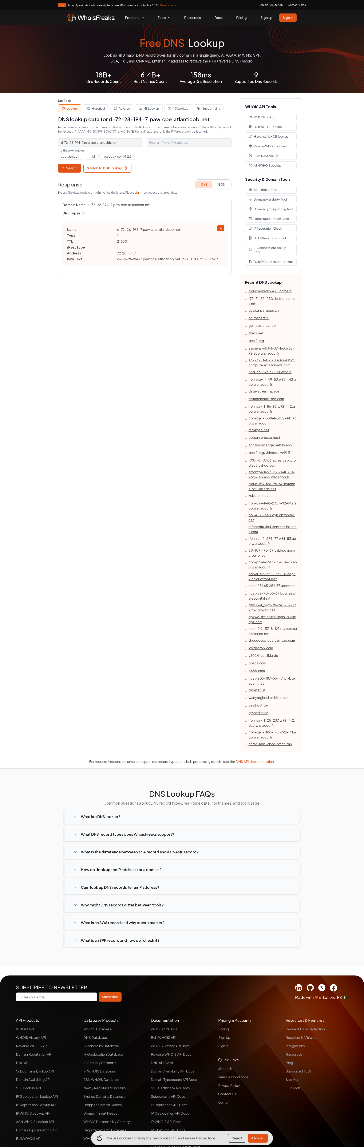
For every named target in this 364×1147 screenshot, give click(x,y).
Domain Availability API (33, 1079)
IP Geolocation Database (103, 1054)
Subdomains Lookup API (35, 1071)
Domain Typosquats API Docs (174, 1079)
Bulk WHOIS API (28, 1138)
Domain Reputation (270, 5)
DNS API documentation (255, 761)
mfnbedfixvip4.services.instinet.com (273, 529)
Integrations (295, 1046)
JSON (221, 184)
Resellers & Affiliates (301, 1037)
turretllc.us (257, 690)
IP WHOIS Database (99, 1071)
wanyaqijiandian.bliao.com (269, 697)
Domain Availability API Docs (172, 1071)
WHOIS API (25, 1029)
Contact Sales (297, 5)
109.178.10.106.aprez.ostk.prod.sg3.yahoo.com (272, 462)
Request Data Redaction (305, 1029)
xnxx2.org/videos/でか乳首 (270, 452)
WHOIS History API (31, 1037)
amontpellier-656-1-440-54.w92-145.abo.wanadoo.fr (272, 474)
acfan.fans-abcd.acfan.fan (270, 744)
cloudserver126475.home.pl (270, 291)
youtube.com (70, 156)
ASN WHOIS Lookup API (35, 1121)
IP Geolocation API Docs (170, 1113)
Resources (192, 17)
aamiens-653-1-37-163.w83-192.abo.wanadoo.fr (272, 350)
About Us (225, 1068)
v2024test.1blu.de (263, 655)
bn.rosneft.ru (259, 318)
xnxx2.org (256, 340)
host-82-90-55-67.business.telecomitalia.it (273, 595)
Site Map (293, 1079)
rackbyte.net (259, 430)
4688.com (257, 670)
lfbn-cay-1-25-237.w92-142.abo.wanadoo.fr (272, 723)
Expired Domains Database (104, 1096)
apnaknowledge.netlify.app (270, 445)
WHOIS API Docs (164, 1029)
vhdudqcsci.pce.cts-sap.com (272, 640)
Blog (289, 1063)
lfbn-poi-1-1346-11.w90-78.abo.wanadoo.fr (273, 564)
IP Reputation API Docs (169, 1105)
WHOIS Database (97, 1029)
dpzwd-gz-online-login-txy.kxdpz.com (272, 619)
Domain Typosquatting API (37, 1130)
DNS (204, 184)
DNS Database (95, 1037)
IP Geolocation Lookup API (37, 1096)
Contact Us (227, 1094)
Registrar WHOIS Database (105, 1130)
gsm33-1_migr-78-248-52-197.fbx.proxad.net (272, 607)
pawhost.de (258, 705)
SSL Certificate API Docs (170, 1088)
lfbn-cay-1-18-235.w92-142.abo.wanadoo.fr (273, 505)
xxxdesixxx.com (261, 648)
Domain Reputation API (34, 1054)
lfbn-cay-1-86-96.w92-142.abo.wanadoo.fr (272, 409)
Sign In (223, 1046)
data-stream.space (264, 391)
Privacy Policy (229, 1085)
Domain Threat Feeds (100, 1113)
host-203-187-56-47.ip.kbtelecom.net (272, 680)
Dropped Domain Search (102, 1105)
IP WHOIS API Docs (166, 1121)
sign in (139, 192)
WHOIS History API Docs (170, 1046)
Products (132, 17)
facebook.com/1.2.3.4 (118, 156)
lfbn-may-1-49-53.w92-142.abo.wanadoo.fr (272, 382)
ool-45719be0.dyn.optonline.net (272, 517)
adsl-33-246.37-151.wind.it (270, 372)
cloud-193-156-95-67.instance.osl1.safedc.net (272, 486)
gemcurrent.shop (262, 325)
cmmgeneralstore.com (266, 399)
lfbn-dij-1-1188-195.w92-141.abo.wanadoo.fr (272, 734)
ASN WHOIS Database (101, 1079)
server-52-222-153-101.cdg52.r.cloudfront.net (272, 576)
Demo (223, 1102)
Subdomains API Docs (168, 1096)
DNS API (22, 1063)
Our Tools (293, 1088)
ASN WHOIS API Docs (168, 1130)
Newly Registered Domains (104, 1088)
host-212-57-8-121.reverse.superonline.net (273, 631)
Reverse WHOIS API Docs (171, 1054)
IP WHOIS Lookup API (33, 1113)
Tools (162, 17)
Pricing (241, 17)
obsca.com (257, 663)
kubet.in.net (258, 495)
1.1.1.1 (91, 156)
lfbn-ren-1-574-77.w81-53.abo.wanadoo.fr (272, 541)
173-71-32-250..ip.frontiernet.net (272, 301)
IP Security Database (100, 1063)
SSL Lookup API (28, 1088)
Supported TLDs (299, 1071)
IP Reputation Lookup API (36, 1105)
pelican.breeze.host (264, 437)
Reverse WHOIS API (32, 1046)
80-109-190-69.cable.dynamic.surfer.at (272, 553)
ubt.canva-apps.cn (264, 310)
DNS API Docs (162, 1063)
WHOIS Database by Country (106, 1121)
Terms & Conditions (233, 1077)
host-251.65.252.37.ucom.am (272, 585)
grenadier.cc (258, 713)
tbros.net (256, 333)
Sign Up (224, 1037)
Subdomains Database (101, 1046)
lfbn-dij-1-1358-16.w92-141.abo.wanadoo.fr (273, 420)
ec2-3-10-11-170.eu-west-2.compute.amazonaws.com (272, 362)
